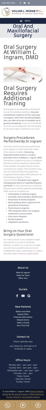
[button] (21, 21)
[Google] (29, 3)
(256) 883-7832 (8, 3)
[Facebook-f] (20, 3)
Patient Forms (23, 320)
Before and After (23, 311)
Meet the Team (23, 275)
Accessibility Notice (31, 397)
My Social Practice (20, 394)
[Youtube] (24, 3)
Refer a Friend (23, 323)
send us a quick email (28, 253)
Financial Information (23, 317)
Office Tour (23, 278)
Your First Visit (23, 325)
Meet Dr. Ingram (23, 272)
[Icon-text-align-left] (33, 3)
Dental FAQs (23, 314)
